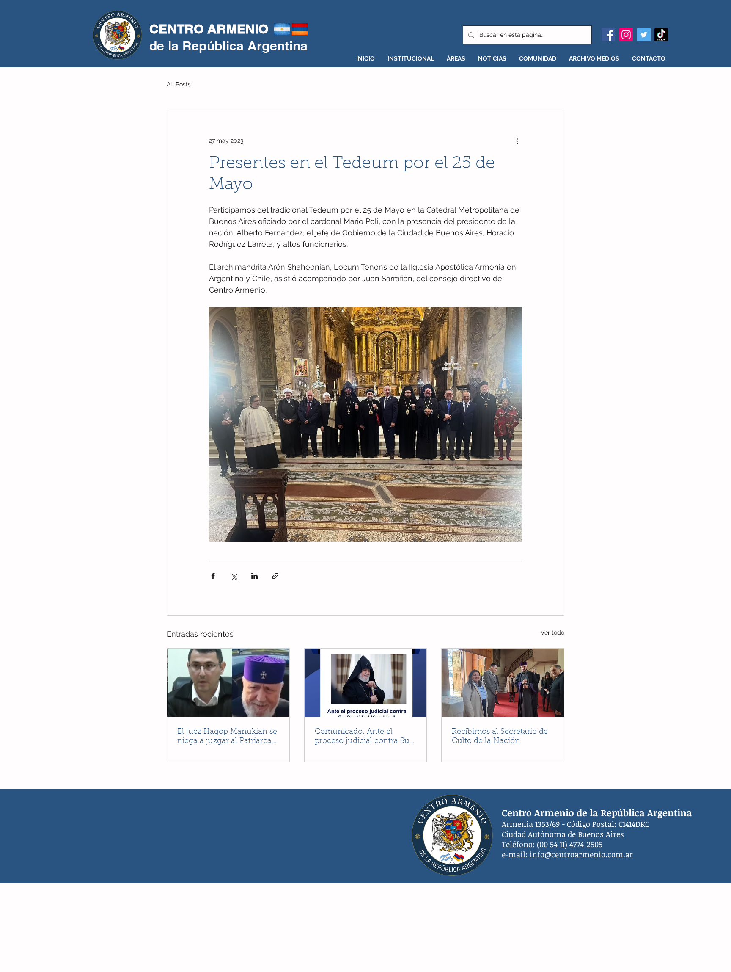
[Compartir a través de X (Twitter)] (234, 576)
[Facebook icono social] (608, 34)
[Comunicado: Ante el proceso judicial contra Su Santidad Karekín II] (366, 683)
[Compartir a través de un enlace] (275, 576)
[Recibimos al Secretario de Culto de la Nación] (503, 683)
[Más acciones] (517, 140)
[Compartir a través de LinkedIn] (254, 576)
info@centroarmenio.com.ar (581, 854)
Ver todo (552, 632)
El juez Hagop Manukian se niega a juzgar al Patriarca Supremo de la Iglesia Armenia (227, 737)
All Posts (179, 84)
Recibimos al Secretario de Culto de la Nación (500, 736)
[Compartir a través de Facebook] (213, 576)
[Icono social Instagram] (626, 34)
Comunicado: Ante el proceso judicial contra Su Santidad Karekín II (362, 737)
